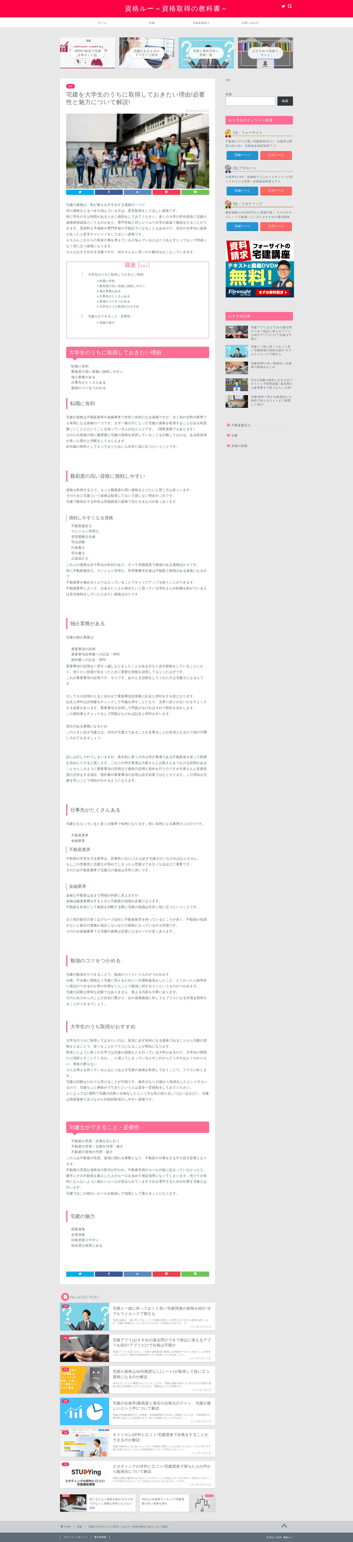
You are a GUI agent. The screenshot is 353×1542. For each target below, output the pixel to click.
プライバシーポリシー (75, 1537)
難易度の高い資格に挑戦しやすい (122, 286)
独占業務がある (110, 291)
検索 (229, 94)
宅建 (152, 22)
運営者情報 (100, 1537)
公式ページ (276, 155)
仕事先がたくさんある (114, 296)
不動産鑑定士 (201, 22)
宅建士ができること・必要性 (109, 316)
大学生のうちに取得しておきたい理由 (116, 274)
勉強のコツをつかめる (114, 301)
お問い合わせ (250, 22)
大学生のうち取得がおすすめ (119, 306)
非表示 (144, 265)
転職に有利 (107, 281)
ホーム (102, 22)
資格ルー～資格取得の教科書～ (176, 8)
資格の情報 (239, 445)
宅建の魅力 (107, 322)
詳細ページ (242, 155)
